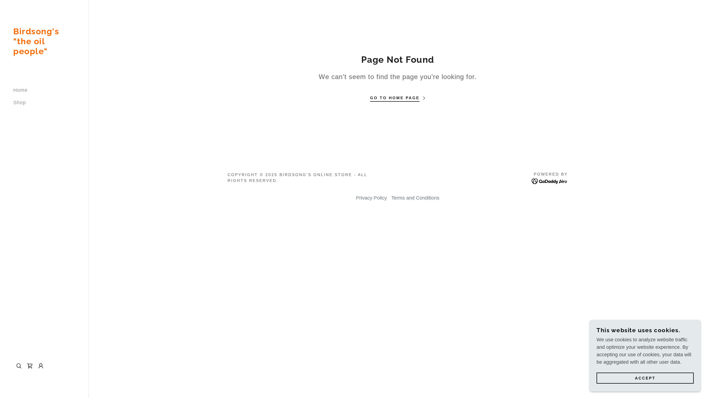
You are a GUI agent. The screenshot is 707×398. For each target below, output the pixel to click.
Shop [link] (19, 102)
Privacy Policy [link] (371, 198)
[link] (44, 52)
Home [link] (20, 90)
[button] (40, 365)
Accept (645, 378)
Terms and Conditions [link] (415, 198)
